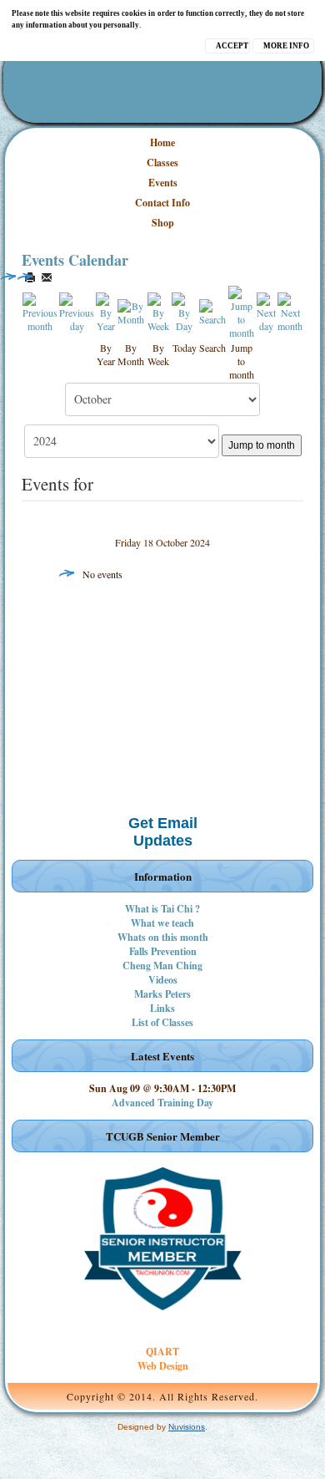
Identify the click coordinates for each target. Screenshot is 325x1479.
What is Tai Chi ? (162, 909)
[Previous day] (77, 310)
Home (162, 142)
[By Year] (106, 310)
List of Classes (162, 1022)
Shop (163, 223)
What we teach (162, 923)
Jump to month (261, 445)
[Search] (212, 310)
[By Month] (132, 310)
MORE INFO (286, 46)
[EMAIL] (46, 277)
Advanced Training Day (162, 1102)
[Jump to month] (241, 310)
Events (163, 182)
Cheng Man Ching (162, 965)
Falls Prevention (163, 951)
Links (162, 1008)
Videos (163, 980)
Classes (162, 162)
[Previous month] (40, 310)
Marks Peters (162, 994)
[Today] (184, 310)
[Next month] (290, 310)
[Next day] (266, 310)
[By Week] (158, 310)
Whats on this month (163, 937)
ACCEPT (232, 46)
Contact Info (162, 203)
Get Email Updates (163, 832)
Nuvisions (186, 1426)
